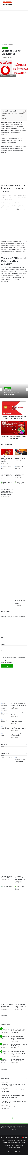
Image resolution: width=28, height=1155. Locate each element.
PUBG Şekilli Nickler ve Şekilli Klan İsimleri (7, 1006)
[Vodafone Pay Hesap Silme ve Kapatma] (21, 452)
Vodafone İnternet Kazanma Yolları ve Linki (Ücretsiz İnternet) (6, 459)
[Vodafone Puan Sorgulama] (21, 469)
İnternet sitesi (4, 651)
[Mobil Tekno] (7, 3)
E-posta (3, 644)
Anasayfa (5, 44)
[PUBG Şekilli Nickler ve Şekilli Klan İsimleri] (5, 722)
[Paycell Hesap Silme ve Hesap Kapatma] (5, 736)
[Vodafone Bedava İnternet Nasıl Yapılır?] (21, 540)
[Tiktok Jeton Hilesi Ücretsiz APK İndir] (5, 715)
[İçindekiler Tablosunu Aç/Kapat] (23, 111)
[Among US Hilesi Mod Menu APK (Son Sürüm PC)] (5, 729)
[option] (14, 389)
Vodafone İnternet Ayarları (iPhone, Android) (12, 393)
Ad (2, 637)
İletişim (18, 1147)
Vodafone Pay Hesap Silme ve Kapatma (21, 457)
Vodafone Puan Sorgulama (19, 474)
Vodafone (10, 44)
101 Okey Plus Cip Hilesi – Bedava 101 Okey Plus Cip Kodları (18, 1053)
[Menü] (2, 8)
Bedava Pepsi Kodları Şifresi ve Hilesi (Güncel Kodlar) (17, 1038)
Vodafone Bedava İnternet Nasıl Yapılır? (20, 602)
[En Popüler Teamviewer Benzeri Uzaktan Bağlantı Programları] (5, 707)
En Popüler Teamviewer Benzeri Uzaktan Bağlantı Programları (18, 705)
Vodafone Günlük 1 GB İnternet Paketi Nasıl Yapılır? (13, 114)
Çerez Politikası (19, 1145)
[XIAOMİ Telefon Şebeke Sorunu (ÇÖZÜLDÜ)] (5, 1061)
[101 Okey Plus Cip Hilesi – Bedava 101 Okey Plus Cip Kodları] (5, 1054)
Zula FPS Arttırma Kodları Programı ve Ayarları (20, 1006)
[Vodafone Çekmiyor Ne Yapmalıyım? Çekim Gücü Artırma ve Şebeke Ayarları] (7, 484)
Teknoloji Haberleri (10, 1140)
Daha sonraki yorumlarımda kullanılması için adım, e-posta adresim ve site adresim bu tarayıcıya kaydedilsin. (13, 660)
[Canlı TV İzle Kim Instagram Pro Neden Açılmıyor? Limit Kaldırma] (5, 1046)
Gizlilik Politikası (12, 1147)
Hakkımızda (7, 1145)
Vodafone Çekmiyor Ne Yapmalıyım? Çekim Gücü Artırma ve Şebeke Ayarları (7, 492)
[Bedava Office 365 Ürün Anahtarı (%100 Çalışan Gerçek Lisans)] (5, 1031)
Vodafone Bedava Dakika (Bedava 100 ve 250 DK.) (7, 475)
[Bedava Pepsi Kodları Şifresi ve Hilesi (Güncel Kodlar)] (5, 1039)
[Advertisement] (14, 25)
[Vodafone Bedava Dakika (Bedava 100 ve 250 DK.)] (7, 469)
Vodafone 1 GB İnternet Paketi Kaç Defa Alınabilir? (12, 117)
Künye (13, 1145)
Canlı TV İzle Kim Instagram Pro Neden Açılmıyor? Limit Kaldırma (19, 1045)
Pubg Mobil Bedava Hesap (18, 1142)
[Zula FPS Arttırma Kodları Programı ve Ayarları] (21, 944)
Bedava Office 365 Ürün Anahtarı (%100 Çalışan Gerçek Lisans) (18, 1030)
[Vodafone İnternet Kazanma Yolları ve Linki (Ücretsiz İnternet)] (7, 452)
